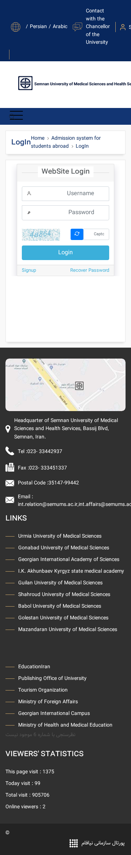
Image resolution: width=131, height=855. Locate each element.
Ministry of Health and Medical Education (65, 725)
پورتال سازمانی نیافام (103, 843)
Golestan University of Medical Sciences (63, 618)
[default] (65, 385)
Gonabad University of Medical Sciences (63, 548)
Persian (38, 27)
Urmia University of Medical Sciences (60, 536)
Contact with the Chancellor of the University (98, 26)
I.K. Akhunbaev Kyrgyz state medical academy (71, 571)
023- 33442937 (44, 452)
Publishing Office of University (52, 678)
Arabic (60, 27)
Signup (29, 270)
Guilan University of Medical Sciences (60, 583)
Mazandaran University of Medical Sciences (67, 630)
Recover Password (89, 270)
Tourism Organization (43, 690)
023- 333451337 (48, 468)
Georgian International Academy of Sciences (68, 560)
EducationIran (34, 667)
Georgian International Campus (54, 713)
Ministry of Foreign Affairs (48, 702)
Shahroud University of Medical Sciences (64, 595)
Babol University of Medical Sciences (59, 606)
